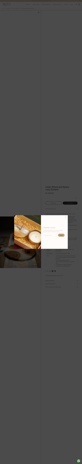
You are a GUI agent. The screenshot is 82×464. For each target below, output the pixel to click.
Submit (61, 235)
